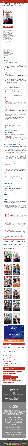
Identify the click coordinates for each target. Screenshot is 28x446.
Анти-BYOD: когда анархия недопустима (15, 134)
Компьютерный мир (14, 417)
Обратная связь (20, 394)
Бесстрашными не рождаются (12, 163)
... (14, 248)
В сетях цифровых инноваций (12, 188)
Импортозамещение (7, 380)
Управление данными (17, 426)
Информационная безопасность (10, 377)
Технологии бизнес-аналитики (13, 427)
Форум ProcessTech (7, 355)
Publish (8, 423)
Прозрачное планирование (11, 82)
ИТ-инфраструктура (7, 375)
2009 (10, 248)
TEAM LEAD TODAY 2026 (9, 351)
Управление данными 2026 (9, 360)
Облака (14, 373)
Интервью (14, 378)
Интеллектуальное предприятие (13, 430)
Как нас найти (6, 395)
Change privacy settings (13, 399)
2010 (5, 248)
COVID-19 (11, 382)
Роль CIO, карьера (7, 373)
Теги (23, 395)
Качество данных (16, 429)
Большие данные (17, 380)
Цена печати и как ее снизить (12, 125)
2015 (23, 241)
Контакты (12, 395)
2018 (6, 241)
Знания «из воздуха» (10, 108)
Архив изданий (14, 397)
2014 (5, 245)
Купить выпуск (8, 26)
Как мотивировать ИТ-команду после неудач (16, 152)
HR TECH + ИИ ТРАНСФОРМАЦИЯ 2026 (13, 364)
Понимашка (14, 424)
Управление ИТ (19, 371)
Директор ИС (9, 421)
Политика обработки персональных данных (13, 398)
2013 (10, 245)
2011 (19, 245)
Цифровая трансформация (9, 371)
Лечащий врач (19, 421)
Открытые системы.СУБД (14, 419)
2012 (15, 245)
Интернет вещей (7, 378)
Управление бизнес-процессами (13, 432)
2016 (18, 241)
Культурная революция (11, 62)
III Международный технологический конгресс (14, 347)
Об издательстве (7, 394)
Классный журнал (17, 423)
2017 (12, 241)
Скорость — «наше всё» (11, 99)
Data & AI (8, 429)
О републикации (18, 395)
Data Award (5, 382)
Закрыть (19, 444)
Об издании (13, 394)
